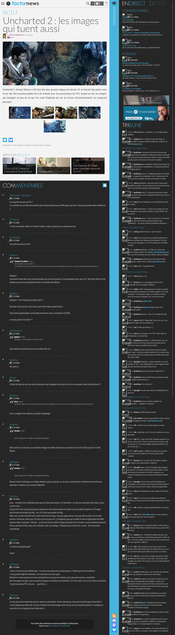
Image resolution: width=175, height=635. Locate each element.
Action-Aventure (18, 145)
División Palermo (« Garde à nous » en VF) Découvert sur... (141, 91)
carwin (130, 83)
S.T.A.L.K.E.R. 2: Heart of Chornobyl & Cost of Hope (141, 33)
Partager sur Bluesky (11, 140)
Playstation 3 (7, 145)
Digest (158, 3)
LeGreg (130, 14)
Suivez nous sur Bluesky (114, 630)
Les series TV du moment (131, 89)
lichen (129, 57)
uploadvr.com (144, 602)
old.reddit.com (148, 514)
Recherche (88, 4)
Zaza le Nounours (16, 34)
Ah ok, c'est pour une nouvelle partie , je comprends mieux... (141, 47)
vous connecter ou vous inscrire (59, 626)
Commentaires (135, 11)
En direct (133, 3)
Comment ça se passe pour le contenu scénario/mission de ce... (142, 35)
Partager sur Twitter (5, 140)
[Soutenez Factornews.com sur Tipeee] (146, 120)
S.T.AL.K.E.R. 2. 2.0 (129, 45)
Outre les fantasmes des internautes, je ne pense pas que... (141, 22)
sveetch (130, 27)
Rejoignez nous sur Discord (114, 620)
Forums (129, 54)
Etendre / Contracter (114, 611)
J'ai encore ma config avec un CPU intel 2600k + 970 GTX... (141, 65)
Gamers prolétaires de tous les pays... (136, 63)
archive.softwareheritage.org (158, 252)
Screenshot (47, 145)
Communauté (114, 304)
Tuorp (129, 70)
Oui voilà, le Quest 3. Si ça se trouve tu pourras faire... (139, 78)
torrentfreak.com (158, 261)
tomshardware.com (155, 420)
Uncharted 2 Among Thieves (34, 145)
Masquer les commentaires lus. (105, 185)
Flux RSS (114, 616)
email (12, 37)
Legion (130, 40)
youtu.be (139, 144)
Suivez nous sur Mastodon (114, 625)
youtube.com (146, 301)
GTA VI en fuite (127, 20)
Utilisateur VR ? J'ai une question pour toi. (137, 76)
